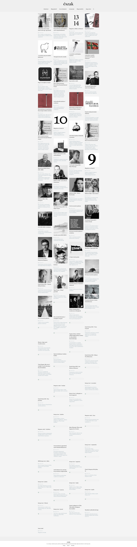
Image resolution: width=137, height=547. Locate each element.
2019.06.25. (57, 267)
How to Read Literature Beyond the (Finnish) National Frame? (60, 85)
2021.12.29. (72, 83)
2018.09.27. (88, 447)
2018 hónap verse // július (43, 461)
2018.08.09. (72, 464)
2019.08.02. (72, 259)
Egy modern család (73, 81)
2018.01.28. (72, 511)
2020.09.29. (41, 202)
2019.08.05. (41, 262)
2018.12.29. (88, 359)
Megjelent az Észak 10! (59, 128)
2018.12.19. (41, 370)
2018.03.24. (57, 492)
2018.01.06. (57, 511)
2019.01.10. (57, 358)
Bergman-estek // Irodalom (44, 429)
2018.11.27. (57, 388)
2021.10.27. (72, 111)
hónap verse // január (58, 509)
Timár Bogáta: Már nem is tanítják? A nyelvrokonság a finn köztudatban (44, 366)
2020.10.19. (57, 184)
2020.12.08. (41, 172)
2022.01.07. (57, 59)
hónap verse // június (42, 481)
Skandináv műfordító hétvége (91, 509)
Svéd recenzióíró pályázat (75, 206)
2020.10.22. (88, 170)
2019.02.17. (72, 341)
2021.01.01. (72, 169)
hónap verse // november (90, 383)
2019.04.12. (88, 304)
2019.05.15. (72, 287)
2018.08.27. (57, 449)
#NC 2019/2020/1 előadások (44, 227)
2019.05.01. (41, 288)
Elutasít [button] (68, 545)
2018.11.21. (72, 397)
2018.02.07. (41, 505)
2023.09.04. (72, 58)
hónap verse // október (59, 414)
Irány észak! (40, 528)
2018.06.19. (57, 473)
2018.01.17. (88, 512)
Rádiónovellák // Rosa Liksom (91, 193)
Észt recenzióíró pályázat (43, 318)
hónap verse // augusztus (74, 461)
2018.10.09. (41, 431)
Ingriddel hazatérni (89, 28)
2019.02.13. (41, 346)
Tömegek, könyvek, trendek (60, 56)
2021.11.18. (88, 90)
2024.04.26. (88, 31)
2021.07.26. (72, 139)
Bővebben (72, 545)
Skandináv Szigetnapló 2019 (91, 248)
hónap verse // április (89, 489)
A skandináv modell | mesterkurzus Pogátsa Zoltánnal (90, 57)
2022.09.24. (88, 60)
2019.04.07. (72, 313)
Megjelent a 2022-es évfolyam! (76, 28)
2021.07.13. (41, 141)
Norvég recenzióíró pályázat (91, 274)
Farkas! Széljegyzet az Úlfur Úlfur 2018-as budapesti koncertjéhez (75, 507)
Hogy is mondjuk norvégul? (44, 82)
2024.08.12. (72, 31)
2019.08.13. (88, 250)
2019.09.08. (57, 237)
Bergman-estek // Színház (59, 385)
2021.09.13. (57, 105)
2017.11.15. (41, 530)
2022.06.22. (41, 59)
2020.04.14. (57, 210)
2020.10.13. (72, 197)
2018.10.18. (57, 416)
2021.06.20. (57, 157)
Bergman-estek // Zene (90, 415)
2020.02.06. (88, 224)
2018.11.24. (88, 385)
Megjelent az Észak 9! (90, 168)
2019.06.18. (88, 277)
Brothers (56, 264)
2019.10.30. (72, 235)
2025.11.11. (57, 32)
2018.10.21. (88, 417)
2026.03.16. (41, 32)
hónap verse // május (73, 482)
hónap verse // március (59, 489)
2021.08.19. (57, 130)
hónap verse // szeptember (91, 444)
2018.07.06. (41, 463)
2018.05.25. (72, 485)
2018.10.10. (72, 431)
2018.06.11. (41, 484)
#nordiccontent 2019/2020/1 (60, 235)
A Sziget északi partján (74, 257)
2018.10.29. (41, 402)
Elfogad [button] (64, 545)
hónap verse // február (43, 503)
